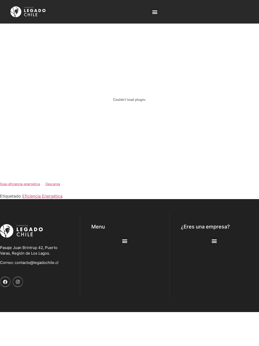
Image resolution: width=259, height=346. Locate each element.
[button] (155, 12)
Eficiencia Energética (42, 196)
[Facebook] (5, 282)
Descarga (53, 184)
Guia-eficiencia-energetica (20, 184)
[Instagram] (18, 282)
